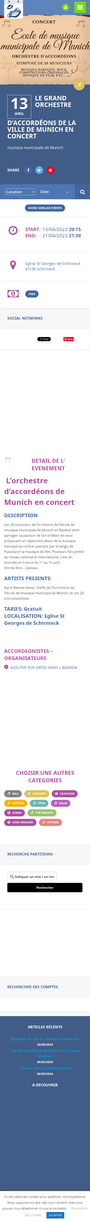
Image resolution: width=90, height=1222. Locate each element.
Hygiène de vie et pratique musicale (45, 1038)
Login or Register (65, 7)
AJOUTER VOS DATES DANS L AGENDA (43, 667)
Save (70, 339)
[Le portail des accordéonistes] (13, 16)
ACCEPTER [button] (55, 1215)
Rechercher (44, 887)
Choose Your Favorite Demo (45, 1068)
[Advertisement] (45, 408)
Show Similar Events (45, 208)
